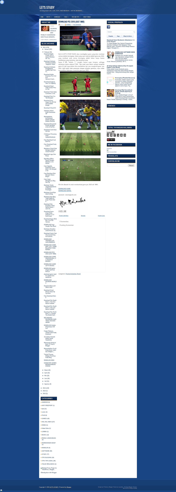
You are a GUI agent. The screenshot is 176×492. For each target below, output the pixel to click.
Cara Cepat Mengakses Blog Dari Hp (49, 180)
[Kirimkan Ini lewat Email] (59, 211)
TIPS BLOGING (46, 457)
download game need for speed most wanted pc (50, 275)
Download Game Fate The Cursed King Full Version (50, 235)
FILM (43, 415)
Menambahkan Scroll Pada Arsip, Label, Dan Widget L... (50, 350)
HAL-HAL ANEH (46, 422)
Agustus (46, 384)
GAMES (44, 418)
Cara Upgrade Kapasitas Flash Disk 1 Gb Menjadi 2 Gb (50, 168)
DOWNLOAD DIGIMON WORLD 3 (50, 281)
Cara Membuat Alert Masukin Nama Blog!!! (50, 175)
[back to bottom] (1, 490)
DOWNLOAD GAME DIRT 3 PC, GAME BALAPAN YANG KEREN (50, 247)
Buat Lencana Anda (111, 152)
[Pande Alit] (107, 150)
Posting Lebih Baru (63, 215)
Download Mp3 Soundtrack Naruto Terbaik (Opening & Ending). (123, 91)
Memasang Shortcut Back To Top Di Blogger (50, 344)
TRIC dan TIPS (76, 17)
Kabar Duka (45, 428)
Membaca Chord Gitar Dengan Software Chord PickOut (50, 150)
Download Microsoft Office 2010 (50, 286)
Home (42, 17)
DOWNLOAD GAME (64, 188)
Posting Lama (101, 215)
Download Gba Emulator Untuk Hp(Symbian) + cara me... (49, 206)
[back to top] (2, 2)
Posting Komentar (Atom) (73, 274)
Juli (45, 381)
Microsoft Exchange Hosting (130, 488)
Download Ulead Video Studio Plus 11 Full (50, 87)
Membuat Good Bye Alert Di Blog (50, 193)
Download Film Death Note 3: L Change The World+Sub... (50, 313)
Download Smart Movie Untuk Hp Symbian (49, 291)
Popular (111, 36)
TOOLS (66, 17)
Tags (118, 36)
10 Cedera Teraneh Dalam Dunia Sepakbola (49, 338)
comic (43, 412)
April (45, 373)
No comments (77, 24)
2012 (44, 47)
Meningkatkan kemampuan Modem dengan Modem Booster (49, 119)
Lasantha (120, 487)
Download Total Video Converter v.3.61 (50, 92)
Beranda (83, 215)
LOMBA (44, 431)
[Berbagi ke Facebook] (65, 211)
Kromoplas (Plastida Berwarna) (125, 78)
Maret (46, 370)
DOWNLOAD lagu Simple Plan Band (50, 225)
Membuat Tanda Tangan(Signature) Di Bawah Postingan (50, 187)
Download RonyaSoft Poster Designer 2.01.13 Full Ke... (50, 125)
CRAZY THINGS (87, 17)
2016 (44, 393)
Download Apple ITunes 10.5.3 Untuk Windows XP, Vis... (49, 56)
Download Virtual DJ (50, 108)
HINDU (44, 425)
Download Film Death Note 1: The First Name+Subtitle (50, 302)
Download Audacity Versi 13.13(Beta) (50, 82)
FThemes (105, 487)
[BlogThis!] (61, 211)
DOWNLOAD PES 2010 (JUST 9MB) (50, 253)
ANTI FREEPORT (47, 405)
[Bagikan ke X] (63, 211)
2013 (44, 388)
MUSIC (44, 435)
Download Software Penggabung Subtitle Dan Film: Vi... (50, 69)
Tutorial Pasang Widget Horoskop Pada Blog (50, 356)
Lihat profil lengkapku (49, 39)
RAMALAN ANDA (49, 360)
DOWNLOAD (57, 17)
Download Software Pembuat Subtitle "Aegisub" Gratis (50, 62)
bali (43, 409)
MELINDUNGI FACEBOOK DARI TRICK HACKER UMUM (50, 320)
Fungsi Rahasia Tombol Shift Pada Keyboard (50, 332)
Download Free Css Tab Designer (49, 97)
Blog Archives (128, 36)
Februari (46, 52)
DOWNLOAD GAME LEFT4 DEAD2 (50, 264)
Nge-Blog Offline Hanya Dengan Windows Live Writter (49, 161)
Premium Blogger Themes (130, 487)
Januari (46, 49)
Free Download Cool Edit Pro (50, 140)
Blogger (54, 472)
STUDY (44, 454)
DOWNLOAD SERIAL (64, 190)
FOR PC (48, 17)
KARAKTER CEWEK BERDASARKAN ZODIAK (50, 364)
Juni (45, 378)
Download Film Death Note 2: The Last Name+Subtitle (50, 307)
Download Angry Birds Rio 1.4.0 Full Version (50, 220)
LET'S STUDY (47, 7)
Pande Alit (109, 148)
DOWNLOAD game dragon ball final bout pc (49, 270)
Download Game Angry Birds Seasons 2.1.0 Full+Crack (49, 214)
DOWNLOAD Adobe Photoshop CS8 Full (50, 326)
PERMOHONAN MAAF (49, 443)
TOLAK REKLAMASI (48, 464)
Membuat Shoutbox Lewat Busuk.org (49, 229)
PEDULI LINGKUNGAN (49, 438)
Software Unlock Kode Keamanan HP (49, 112)
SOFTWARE (45, 451)
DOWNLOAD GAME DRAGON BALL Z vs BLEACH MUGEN (50, 259)
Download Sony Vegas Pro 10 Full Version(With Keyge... (50, 103)
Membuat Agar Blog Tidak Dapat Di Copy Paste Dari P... (50, 199)
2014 (44, 391)
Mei (45, 375)
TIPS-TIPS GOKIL (47, 461)
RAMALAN (45, 447)
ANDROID (45, 402)
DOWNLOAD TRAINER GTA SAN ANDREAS (49, 240)
